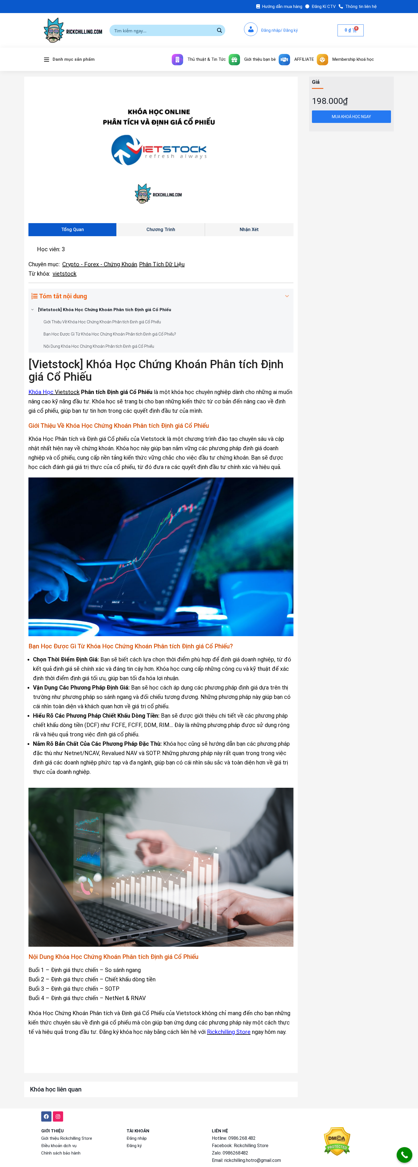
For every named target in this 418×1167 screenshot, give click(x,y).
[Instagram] (58, 1116)
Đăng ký (134, 1145)
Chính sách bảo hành (60, 1153)
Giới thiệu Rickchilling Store (66, 1138)
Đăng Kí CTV (324, 6)
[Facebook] (46, 1116)
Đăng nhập (137, 1138)
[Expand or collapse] (287, 296)
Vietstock (67, 392)
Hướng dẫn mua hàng (282, 6)
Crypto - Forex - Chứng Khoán (99, 264)
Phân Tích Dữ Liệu (162, 264)
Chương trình (160, 229)
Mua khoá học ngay (351, 116)
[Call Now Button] (404, 1155)
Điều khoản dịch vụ (58, 1145)
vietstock (64, 273)
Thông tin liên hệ (361, 6)
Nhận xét (249, 229)
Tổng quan (72, 229)
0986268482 (235, 1153)
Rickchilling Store (251, 1145)
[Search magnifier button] (220, 30)
